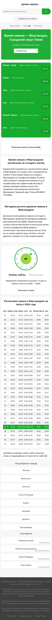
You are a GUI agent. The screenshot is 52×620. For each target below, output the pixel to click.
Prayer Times (40, 616)
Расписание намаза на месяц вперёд (26, 147)
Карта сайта (12, 616)
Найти (46, 11)
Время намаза (29, 4)
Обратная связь (25, 616)
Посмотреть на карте (26, 290)
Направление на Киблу (27, 19)
